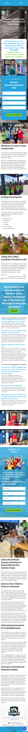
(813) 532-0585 (7, 3)
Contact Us (21, 3)
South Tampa (4, 276)
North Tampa (19, 717)
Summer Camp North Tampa (15, 275)
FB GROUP (21, 8)
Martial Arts (13, 28)
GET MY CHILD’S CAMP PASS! (14, 311)
